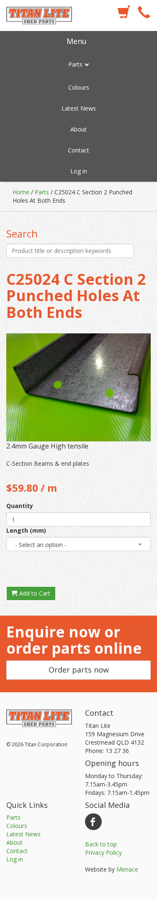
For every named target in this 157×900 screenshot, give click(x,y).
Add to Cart (34, 593)
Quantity (19, 506)
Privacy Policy (103, 852)
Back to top (101, 844)
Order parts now (79, 670)
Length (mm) (26, 530)
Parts (42, 192)
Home (21, 192)
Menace (127, 869)
